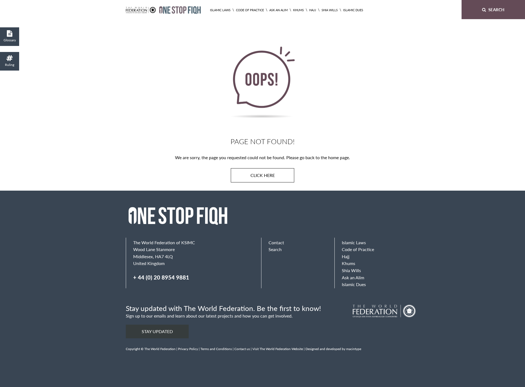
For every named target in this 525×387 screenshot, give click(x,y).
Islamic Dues (353, 10)
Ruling (9, 64)
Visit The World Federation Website (277, 349)
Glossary (10, 40)
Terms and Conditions (216, 349)
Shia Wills (330, 10)
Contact (276, 242)
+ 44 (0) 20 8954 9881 (161, 277)
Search (495, 9)
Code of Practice (250, 10)
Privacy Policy (188, 349)
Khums (298, 10)
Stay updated (157, 331)
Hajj (312, 10)
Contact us (242, 349)
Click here (262, 175)
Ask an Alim (278, 10)
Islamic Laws (220, 10)
